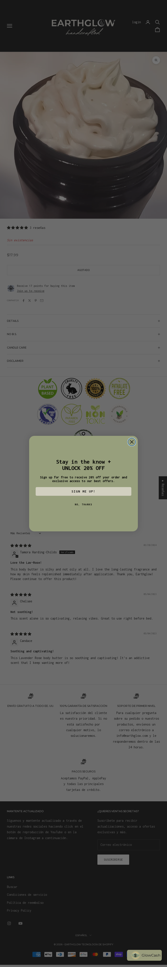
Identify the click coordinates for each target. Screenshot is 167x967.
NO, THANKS (83, 504)
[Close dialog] (132, 442)
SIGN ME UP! (83, 491)
